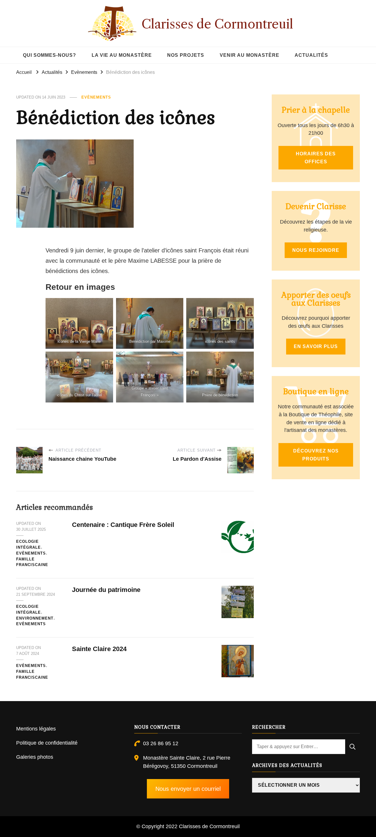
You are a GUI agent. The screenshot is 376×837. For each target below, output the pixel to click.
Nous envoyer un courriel (188, 789)
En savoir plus (316, 346)
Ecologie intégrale (28, 544)
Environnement (34, 618)
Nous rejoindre (315, 250)
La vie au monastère (122, 55)
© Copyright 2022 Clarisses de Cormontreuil (188, 826)
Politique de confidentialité (47, 743)
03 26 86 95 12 (160, 743)
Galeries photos (34, 757)
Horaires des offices (316, 157)
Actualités (311, 55)
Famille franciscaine (32, 562)
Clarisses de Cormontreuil (217, 24)
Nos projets (185, 55)
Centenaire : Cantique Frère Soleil (123, 524)
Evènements (96, 97)
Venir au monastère (249, 55)
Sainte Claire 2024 (99, 649)
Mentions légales (36, 729)
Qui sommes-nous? (49, 55)
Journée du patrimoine (106, 589)
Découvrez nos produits (316, 454)
